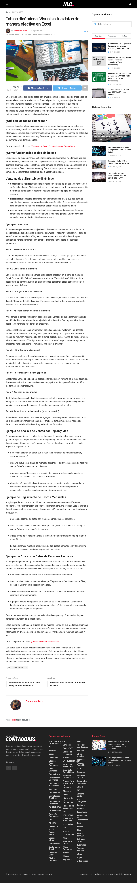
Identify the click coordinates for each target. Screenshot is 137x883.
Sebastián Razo (20, 31)
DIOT (65, 741)
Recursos (81, 772)
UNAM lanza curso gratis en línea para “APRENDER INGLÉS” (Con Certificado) (119, 46)
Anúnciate (98, 874)
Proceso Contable (81, 764)
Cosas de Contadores (41, 35)
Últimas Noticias (80, 849)
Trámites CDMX (81, 840)
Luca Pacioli (68, 834)
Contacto (127, 874)
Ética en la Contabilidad (68, 771)
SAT (78, 790)
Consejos (53, 789)
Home (8, 12)
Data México (54, 843)
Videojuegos (82, 861)
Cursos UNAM (52, 839)
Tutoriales (81, 845)
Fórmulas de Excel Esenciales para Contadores (53, 146)
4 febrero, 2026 (115, 181)
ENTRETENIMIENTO (72, 761)
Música (66, 856)
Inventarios (68, 824)
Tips (52, 35)
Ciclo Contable (53, 770)
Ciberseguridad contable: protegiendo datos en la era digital (119, 149)
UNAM (79, 854)
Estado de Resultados (68, 765)
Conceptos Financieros (54, 784)
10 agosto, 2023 (37, 31)
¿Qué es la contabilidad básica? (45, 641)
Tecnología (82, 812)
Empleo (66, 757)
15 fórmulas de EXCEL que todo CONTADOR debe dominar (118, 92)
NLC (50, 874)
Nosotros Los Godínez (82, 746)
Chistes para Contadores (54, 763)
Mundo (66, 853)
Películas (81, 760)
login (14, 720)
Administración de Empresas (56, 742)
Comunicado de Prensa (54, 779)
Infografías (68, 815)
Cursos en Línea (53, 828)
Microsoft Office (67, 842)
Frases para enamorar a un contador (68, 784)
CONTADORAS (17, 12)
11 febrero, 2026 (101, 139)
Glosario (67, 791)
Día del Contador (53, 859)
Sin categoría (81, 800)
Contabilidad (54, 792)
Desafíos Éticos (53, 854)
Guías (65, 795)
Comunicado (54, 774)
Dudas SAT (68, 748)
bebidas (52, 750)
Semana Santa (80, 795)
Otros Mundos (80, 755)
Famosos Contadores (68, 777)
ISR (64, 827)
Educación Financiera (67, 753)
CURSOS (52, 823)
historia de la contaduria (68, 800)
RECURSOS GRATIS (82, 777)
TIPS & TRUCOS (81, 835)
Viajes (79, 857)
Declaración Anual (54, 848)
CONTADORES (25, 35)
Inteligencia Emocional (68, 819)
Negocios (67, 860)
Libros (66, 831)
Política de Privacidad (113, 874)
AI (50, 747)
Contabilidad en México (54, 802)
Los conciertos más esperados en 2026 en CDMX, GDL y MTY (117, 175)
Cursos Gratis (52, 833)
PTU (79, 769)
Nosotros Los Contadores (21, 874)
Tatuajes (81, 808)
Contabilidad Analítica (54, 797)
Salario (80, 787)
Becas (51, 754)
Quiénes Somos (86, 874)
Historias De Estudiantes (68, 807)
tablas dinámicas (19, 668)
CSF (50, 820)
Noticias (80, 750)
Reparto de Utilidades (82, 782)
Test (79, 823)
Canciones (53, 757)
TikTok (80, 827)
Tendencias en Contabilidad (82, 817)
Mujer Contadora (68, 848)
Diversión (67, 745)
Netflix (79, 741)
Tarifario (81, 805)
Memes (66, 838)
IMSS (65, 811)
